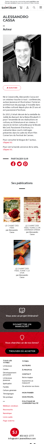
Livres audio (8, 417)
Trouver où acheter (22, 351)
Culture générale (9, 390)
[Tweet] (19, 163)
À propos (27, 370)
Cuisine (5, 369)
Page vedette (8, 421)
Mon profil (28, 397)
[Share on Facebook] (13, 163)
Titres (25, 361)
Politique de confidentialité (30, 402)
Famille (6, 387)
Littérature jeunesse (7, 379)
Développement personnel (9, 374)
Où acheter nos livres (30, 386)
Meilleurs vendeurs (10, 406)
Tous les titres (7, 362)
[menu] (40, 7)
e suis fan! (12, 88)
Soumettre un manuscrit (22, 325)
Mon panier (28, 393)
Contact (26, 374)
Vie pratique (8, 397)
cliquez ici (7, 142)
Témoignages (8, 394)
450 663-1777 (27, 435)
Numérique (7, 413)
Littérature (7, 366)
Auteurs (26, 366)
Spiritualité (7, 383)
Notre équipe (27, 377)
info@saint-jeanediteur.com (22, 438)
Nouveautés (8, 409)
